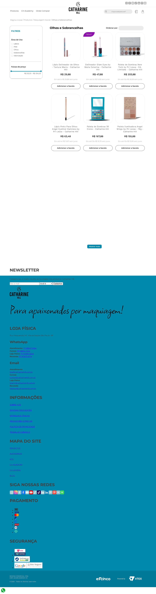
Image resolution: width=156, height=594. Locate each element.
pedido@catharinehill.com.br (23, 389)
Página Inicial (16, 20)
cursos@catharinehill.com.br (23, 378)
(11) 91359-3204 (27, 354)
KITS (12, 459)
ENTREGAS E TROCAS (20, 416)
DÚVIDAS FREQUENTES (21, 410)
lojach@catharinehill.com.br (22, 383)
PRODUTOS (15, 448)
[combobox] (118, 11)
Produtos (28, 20)
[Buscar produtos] (106, 11)
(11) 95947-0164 (30, 348)
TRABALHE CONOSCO (20, 432)
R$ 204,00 (36, 73)
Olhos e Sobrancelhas (62, 20)
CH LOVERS (15, 470)
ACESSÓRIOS (16, 454)
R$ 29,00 (27, 73)
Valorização (18, 56)
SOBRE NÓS (15, 405)
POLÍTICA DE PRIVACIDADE (22, 427)
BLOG (12, 476)
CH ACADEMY (16, 465)
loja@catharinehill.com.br (21, 372)
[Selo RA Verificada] (22, 561)
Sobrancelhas (19, 53)
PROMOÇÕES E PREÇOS (21, 421)
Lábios (16, 44)
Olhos (16, 50)
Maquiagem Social (42, 20)
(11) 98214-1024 (23, 351)
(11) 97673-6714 (25, 356)
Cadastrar (58, 283)
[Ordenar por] (131, 28)
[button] (26, 40)
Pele (15, 47)
